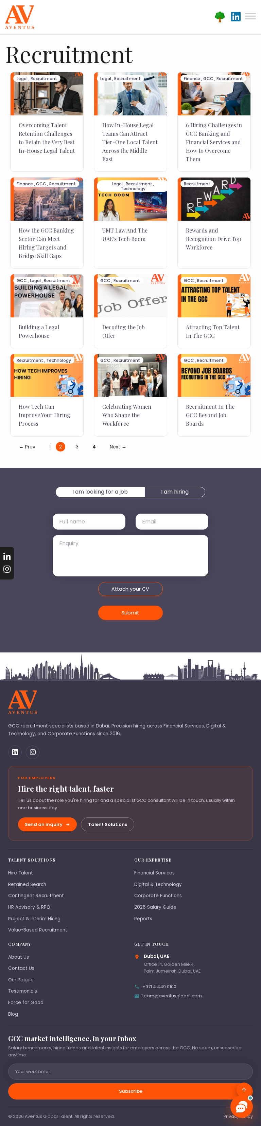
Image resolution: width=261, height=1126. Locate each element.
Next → (118, 446)
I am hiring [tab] (175, 492)
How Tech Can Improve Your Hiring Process (44, 415)
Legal (22, 78)
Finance (192, 78)
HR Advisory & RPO (29, 907)
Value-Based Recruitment (37, 930)
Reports (143, 919)
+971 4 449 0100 (159, 986)
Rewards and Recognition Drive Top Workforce (213, 239)
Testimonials (22, 991)
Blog (13, 1014)
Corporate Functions (158, 895)
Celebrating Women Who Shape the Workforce (126, 415)
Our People (21, 980)
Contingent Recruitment (36, 895)
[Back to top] (244, 1090)
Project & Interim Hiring (34, 919)
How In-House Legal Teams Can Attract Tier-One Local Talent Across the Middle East (130, 142)
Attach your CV (130, 589)
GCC (208, 78)
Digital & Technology (158, 884)
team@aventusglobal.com (172, 996)
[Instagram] (32, 752)
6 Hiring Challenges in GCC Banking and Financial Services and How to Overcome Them (214, 142)
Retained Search (27, 884)
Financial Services (154, 873)
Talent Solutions (107, 824)
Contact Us (21, 968)
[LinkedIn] (15, 752)
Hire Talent (20, 873)
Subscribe (130, 1091)
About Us (18, 957)
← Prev (27, 446)
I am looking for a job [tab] (100, 492)
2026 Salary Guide (155, 907)
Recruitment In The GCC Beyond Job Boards (210, 415)
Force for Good (26, 1002)
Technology (133, 188)
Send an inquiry (44, 824)
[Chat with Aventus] (241, 1106)
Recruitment (44, 78)
